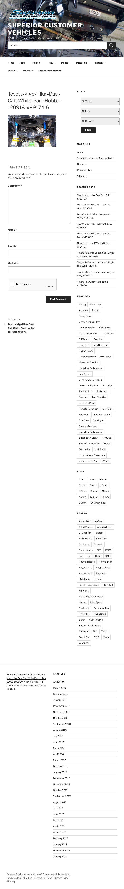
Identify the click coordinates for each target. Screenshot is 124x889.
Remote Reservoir (88, 408)
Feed (49, 877)
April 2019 (58, 681)
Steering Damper (88, 426)
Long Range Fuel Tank (90, 379)
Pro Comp (84, 608)
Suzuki (11, 70)
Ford (22, 62)
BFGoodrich (85, 532)
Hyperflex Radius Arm (90, 368)
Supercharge (96, 619)
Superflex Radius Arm (90, 432)
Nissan (99, 62)
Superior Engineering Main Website (95, 158)
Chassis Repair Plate (89, 321)
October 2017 (60, 790)
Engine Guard (86, 350)
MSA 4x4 (84, 590)
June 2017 (58, 814)
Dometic (98, 544)
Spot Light (98, 420)
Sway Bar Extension (89, 443)
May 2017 (58, 820)
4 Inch (103, 479)
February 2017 (60, 838)
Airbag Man (85, 521)
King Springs (102, 567)
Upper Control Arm (88, 461)
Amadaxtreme (104, 527)
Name (12, 229)
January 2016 (60, 856)
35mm (94, 491)
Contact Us (39, 877)
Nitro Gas (107, 385)
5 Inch (82, 485)
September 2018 (62, 724)
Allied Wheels (86, 527)
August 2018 (60, 730)
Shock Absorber (102, 414)
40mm (105, 491)
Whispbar (84, 643)
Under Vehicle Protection (92, 455)
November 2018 (61, 712)
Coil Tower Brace (88, 333)
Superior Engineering (89, 625)
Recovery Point (87, 403)
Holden (36, 62)
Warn (106, 637)
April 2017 (58, 826)
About (80, 152)
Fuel (89, 556)
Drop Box (83, 345)
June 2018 (58, 742)
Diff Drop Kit (107, 333)
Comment (15, 185)
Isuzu (50, 62)
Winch (106, 461)
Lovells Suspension (89, 585)
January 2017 (60, 844)
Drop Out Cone (100, 345)
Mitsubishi (81, 62)
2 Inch (82, 479)
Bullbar (95, 310)
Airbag (82, 304)
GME (107, 556)
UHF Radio (100, 449)
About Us (27, 877)
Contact (81, 164)
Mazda (64, 62)
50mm (94, 496)
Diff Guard (84, 339)
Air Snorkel (95, 304)
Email (12, 246)
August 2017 (59, 802)
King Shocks (85, 567)
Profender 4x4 (101, 608)
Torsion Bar (85, 449)
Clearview (101, 538)
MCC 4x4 (108, 585)
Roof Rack (84, 414)
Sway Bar (107, 437)
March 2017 (59, 832)
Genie (98, 556)
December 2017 (61, 778)
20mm (103, 485)
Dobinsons (84, 544)
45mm (82, 496)
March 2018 (59, 760)
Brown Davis (85, 538)
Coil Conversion (87, 327)
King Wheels (85, 573)
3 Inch (92, 479)
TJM (95, 631)
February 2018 (60, 766)
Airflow (99, 521)
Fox (81, 556)
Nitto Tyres (96, 602)
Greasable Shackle (88, 362)
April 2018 (58, 754)
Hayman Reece (87, 561)
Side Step (84, 420)
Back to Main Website (49, 70)
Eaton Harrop (86, 550)
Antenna (83, 310)
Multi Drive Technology (91, 596)
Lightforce (84, 579)
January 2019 (60, 700)
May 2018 (58, 748)
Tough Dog (84, 637)
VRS (96, 637)
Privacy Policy (84, 170)
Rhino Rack (100, 614)
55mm (105, 496)
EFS (99, 550)
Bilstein (99, 532)
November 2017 (61, 784)
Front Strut (105, 356)
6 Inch (93, 485)
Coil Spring (104, 327)
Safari (82, 619)
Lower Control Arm (88, 385)
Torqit (104, 631)
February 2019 (60, 694)
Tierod (107, 443)
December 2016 (61, 850)
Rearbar (83, 397)
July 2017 (58, 808)
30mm (82, 491)
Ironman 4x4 (105, 561)
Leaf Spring (85, 374)
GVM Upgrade (97, 502)
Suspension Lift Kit (88, 437)
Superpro (83, 631)
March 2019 (59, 687)
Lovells (97, 579)
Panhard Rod (85, 391)
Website (13, 263)
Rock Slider (107, 408)
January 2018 (60, 772)
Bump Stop (85, 316)
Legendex (101, 573)
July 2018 (58, 736)
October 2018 (60, 718)
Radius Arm (103, 391)
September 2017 (62, 796)
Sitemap (81, 176)
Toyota (26, 70)
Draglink (98, 339)
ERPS (108, 550)
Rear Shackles (98, 397)
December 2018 (61, 705)
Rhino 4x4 (84, 614)
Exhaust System (87, 356)
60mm (82, 502)
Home (11, 62)
